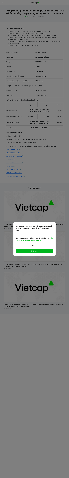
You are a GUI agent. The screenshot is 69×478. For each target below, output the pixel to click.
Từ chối (34, 246)
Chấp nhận (34, 251)
